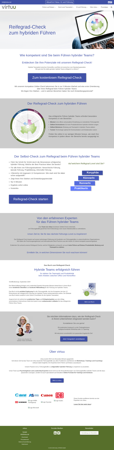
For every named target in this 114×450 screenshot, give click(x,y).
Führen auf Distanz (48, 7)
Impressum (25, 444)
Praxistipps (104, 7)
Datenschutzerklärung (25, 442)
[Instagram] (109, 2)
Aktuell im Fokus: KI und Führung (59, 2)
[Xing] (111, 2)
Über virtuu (93, 7)
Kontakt (25, 432)
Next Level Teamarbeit (65, 7)
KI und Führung (81, 7)
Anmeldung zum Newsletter (89, 433)
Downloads (25, 437)
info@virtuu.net (6, 2)
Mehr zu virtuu (57, 380)
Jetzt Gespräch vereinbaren (74, 339)
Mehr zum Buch (89, 302)
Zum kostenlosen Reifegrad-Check (57, 77)
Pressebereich (25, 439)
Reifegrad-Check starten (30, 199)
